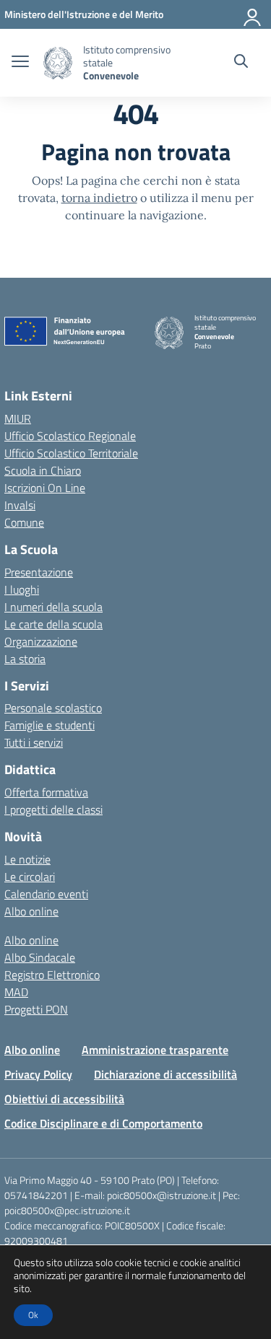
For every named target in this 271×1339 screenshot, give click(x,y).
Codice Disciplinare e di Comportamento (103, 1123)
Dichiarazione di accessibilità (165, 1074)
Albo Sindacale (39, 957)
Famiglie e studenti (49, 725)
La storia (25, 658)
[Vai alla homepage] (57, 63)
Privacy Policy (38, 1074)
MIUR (17, 418)
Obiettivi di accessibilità (64, 1098)
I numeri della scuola (53, 606)
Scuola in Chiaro (42, 470)
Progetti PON (36, 1009)
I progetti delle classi (53, 809)
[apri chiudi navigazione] (20, 62)
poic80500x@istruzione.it (161, 1195)
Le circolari (29, 876)
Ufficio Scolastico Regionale (70, 435)
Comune (24, 522)
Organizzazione (40, 641)
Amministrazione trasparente (155, 1049)
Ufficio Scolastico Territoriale (71, 453)
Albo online (31, 911)
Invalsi (19, 505)
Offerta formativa (46, 792)
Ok (33, 1315)
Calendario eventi (46, 894)
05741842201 (36, 1195)
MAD (16, 992)
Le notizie (27, 859)
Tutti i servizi (33, 742)
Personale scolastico (53, 707)
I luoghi (21, 589)
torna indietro (99, 197)
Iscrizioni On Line (44, 487)
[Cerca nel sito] (241, 62)
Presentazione (38, 572)
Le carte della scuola (53, 624)
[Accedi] (253, 14)
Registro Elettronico (52, 974)
